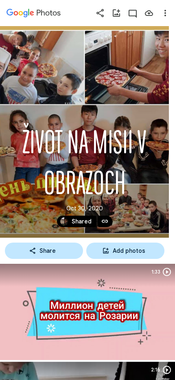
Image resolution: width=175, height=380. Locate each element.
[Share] (100, 13)
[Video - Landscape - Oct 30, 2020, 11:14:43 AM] (87, 312)
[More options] (165, 13)
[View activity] (133, 13)
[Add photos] (116, 13)
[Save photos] (149, 13)
